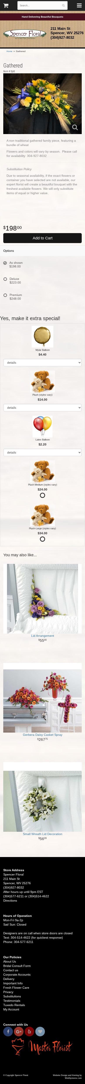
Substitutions (12, 996)
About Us (9, 961)
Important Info (13, 983)
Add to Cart (43, 238)
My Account (11, 1009)
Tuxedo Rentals (14, 1005)
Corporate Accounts (17, 974)
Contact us (10, 970)
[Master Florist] (42, 1046)
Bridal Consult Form (17, 966)
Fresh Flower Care (16, 987)
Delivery (8, 979)
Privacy (8, 992)
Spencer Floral (24, 34)
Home (9, 51)
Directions (10, 900)
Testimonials (11, 1000)
